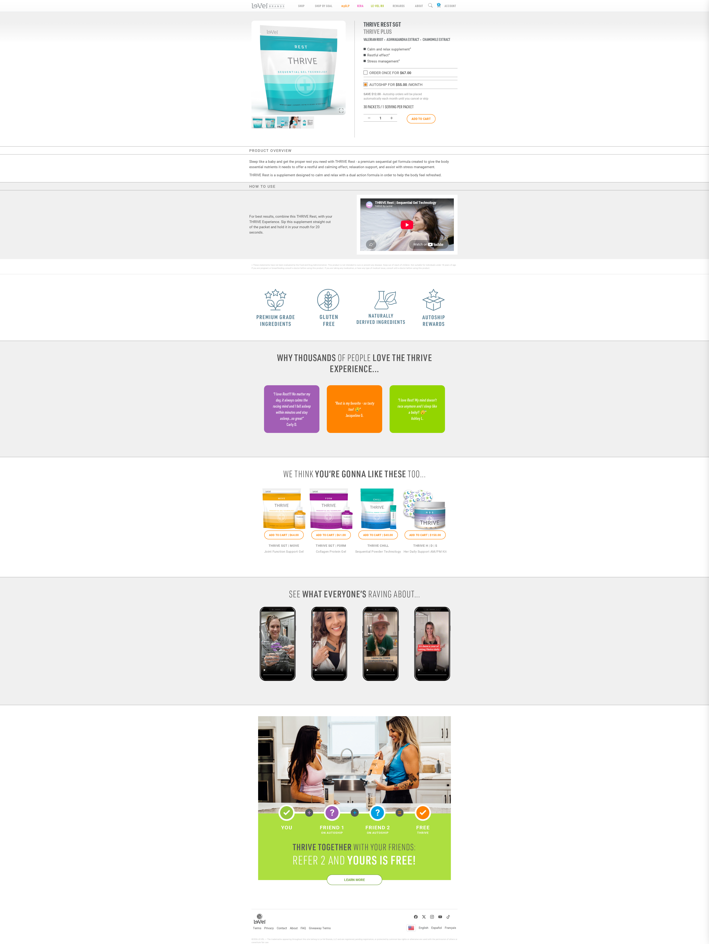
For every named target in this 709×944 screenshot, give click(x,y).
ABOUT (419, 6)
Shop (301, 6)
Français (450, 928)
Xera (360, 6)
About (294, 928)
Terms (257, 928)
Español (436, 928)
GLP (345, 6)
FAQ (303, 928)
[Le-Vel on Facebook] (416, 917)
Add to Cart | (284, 535)
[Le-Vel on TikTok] (448, 917)
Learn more (354, 879)
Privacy (269, 928)
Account (450, 6)
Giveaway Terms (320, 928)
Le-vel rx (377, 6)
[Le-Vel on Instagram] (432, 917)
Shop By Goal (324, 6)
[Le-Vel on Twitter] (424, 917)
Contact (282, 928)
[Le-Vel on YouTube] (440, 917)
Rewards (399, 6)
